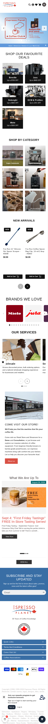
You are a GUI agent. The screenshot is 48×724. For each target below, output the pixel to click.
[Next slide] (44, 28)
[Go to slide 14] (38, 325)
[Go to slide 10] (29, 325)
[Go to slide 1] (19, 40)
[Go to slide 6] (20, 325)
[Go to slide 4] (26, 40)
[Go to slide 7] (23, 325)
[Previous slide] (3, 28)
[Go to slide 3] (24, 40)
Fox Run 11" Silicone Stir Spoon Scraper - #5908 (12, 251)
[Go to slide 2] (21, 40)
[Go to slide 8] (25, 325)
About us (11, 461)
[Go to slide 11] (31, 325)
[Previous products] (20, 286)
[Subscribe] (43, 592)
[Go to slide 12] (34, 325)
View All (24, 562)
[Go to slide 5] (29, 40)
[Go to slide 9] (27, 325)
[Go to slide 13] (36, 325)
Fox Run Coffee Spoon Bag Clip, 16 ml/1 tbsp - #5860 (35, 251)
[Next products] (27, 286)
